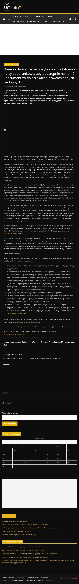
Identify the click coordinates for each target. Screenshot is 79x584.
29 (58, 462)
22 (58, 458)
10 (4, 454)
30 (69, 462)
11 (14, 454)
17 (4, 458)
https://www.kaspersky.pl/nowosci (15, 334)
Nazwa (5, 393)
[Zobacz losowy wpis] (74, 18)
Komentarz (7, 364)
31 (4, 466)
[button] (30, 16)
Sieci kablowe (39, 16)
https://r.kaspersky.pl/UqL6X (29, 322)
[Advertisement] (39, 39)
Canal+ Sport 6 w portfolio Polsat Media (15, 531)
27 (36, 462)
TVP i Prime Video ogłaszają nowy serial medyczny (19, 535)
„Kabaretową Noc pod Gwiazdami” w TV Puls (19, 343)
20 (36, 458)
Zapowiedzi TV (18, 21)
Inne (46, 21)
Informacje (57, 21)
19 (25, 458)
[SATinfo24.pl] (4, 18)
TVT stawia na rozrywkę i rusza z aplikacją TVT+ (25, 547)
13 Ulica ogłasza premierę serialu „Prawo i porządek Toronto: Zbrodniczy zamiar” (29, 528)
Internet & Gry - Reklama (11, 64)
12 (25, 454)
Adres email (7, 403)
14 (47, 454)
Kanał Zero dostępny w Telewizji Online (30, 550)
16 (69, 454)
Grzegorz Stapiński (20, 86)
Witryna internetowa (10, 413)
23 (69, 458)
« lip (3, 472)
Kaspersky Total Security (16, 313)
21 (47, 458)
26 (25, 462)
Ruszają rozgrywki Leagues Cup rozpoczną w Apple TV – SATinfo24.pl (25, 560)
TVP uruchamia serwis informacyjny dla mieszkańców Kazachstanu (25, 524)
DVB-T (50, 16)
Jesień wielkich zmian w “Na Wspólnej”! (15, 521)
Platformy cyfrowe (21, 16)
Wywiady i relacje (34, 21)
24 (4, 462)
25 (14, 462)
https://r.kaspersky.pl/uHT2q (13, 233)
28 (47, 462)
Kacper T (5, 557)
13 (36, 454)
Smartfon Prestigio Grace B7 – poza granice (58, 342)
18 (14, 458)
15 (58, 454)
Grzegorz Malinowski (9, 550)
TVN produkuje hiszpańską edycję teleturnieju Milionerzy (37, 554)
